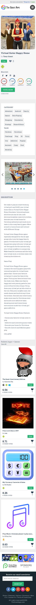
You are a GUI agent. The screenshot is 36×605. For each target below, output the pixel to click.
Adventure (8, 111)
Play (16, 136)
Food (22, 145)
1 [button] (12, 189)
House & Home (19, 124)
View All (3, 344)
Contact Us (12, 597)
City (6, 141)
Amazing (8, 150)
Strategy (8, 124)
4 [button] (21, 189)
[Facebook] (8, 589)
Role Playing (17, 116)
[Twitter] (13, 589)
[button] (2, 174)
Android (18, 111)
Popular (23, 141)
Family (26, 111)
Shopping (8, 120)
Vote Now (8, 90)
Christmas (18, 132)
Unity (27, 136)
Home (5, 595)
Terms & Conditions (24, 597)
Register (27, 2)
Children (8, 132)
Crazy (16, 145)
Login (33, 2)
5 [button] (24, 189)
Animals (8, 145)
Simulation (18, 120)
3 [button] (18, 189)
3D (21, 136)
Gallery (18, 595)
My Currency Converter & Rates (13, 482)
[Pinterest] (18, 589)
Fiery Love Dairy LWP (10, 431)
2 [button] (15, 189)
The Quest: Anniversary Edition (13, 379)
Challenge (8, 136)
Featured (11, 595)
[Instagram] (23, 589)
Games (7, 116)
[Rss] (27, 589)
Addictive (13, 141)
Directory (25, 595)
